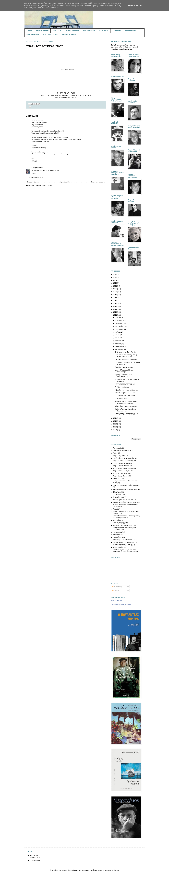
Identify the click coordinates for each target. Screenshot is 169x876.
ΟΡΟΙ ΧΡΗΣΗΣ (35, 858)
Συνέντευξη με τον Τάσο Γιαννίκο (125, 352)
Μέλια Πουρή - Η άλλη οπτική (123, 525)
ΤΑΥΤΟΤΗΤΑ (34, 855)
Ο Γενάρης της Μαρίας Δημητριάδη (126, 414)
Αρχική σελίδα (65, 182)
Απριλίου (118, 341)
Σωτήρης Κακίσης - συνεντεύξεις (123, 542)
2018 (115, 297)
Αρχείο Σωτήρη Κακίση (120, 476)
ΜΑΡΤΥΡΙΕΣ (104, 31)
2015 (115, 306)
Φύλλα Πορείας (118, 547)
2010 (115, 421)
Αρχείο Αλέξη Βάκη (119, 456)
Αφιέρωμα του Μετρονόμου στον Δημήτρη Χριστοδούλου (125, 402)
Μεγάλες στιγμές (118, 523)
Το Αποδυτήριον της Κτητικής (123, 545)
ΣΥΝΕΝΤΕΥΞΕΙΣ (42, 31)
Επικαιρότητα (117, 497)
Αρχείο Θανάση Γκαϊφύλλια (122, 463)
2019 (115, 295)
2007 (115, 430)
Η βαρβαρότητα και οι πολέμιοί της (126, 390)
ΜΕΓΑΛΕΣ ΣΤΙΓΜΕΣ (51, 35)
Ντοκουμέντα (117, 532)
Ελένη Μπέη (36, 168)
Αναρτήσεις (118, 587)
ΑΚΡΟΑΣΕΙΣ (57, 31)
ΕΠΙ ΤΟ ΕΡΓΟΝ (89, 31)
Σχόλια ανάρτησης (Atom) (43, 185)
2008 (115, 427)
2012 (115, 315)
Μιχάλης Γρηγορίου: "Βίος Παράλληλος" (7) (123, 375)
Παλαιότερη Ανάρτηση (98, 182)
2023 (115, 283)
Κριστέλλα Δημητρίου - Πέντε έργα (126, 359)
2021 (115, 289)
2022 (115, 286)
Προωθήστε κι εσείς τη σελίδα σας (121, 604)
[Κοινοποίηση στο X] (34, 104)
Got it (143, 5)
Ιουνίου (117, 335)
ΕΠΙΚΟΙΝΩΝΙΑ (35, 860)
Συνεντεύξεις (117, 537)
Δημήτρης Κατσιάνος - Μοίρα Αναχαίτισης (127, 485)
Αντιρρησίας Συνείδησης (121, 451)
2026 (115, 274)
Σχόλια (116, 590)
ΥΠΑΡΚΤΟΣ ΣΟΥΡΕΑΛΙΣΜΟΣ (124, 384)
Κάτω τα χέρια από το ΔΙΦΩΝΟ (123, 500)
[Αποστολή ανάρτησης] (29, 106)
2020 (115, 292)
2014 (115, 309)
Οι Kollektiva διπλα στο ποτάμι (125, 396)
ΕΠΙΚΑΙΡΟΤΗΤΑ (32, 35)
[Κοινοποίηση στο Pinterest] (39, 104)
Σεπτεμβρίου (119, 326)
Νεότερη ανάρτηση (33, 182)
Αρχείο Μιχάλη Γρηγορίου (121, 473)
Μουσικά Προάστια (116, 600)
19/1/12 (34, 161)
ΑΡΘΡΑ (29, 31)
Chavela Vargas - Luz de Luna (125, 393)
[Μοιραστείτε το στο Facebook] (36, 104)
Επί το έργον (117, 495)
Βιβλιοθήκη (117, 478)
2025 (115, 277)
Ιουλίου (117, 332)
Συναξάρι (116, 534)
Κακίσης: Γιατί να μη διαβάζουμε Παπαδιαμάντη (125, 410)
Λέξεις (115, 509)
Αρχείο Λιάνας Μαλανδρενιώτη (123, 468)
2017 (115, 300)
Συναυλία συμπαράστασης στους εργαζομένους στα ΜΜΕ (126, 355)
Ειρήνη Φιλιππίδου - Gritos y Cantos (125, 489)
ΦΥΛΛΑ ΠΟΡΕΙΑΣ (69, 35)
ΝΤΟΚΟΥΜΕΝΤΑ (72, 31)
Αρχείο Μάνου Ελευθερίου (121, 471)
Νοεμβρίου (119, 320)
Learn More (133, 5)
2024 (115, 280)
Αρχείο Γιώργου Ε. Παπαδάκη (123, 461)
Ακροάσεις (116, 448)
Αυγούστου (119, 329)
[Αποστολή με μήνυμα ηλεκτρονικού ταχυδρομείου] (29, 104)
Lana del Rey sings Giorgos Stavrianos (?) (124, 371)
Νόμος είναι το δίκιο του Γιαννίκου (126, 406)
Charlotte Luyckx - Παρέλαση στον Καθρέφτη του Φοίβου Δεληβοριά (124, 550)
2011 (115, 418)
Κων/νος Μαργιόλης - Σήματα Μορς (124, 502)
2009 (115, 424)
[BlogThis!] (32, 104)
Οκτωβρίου (119, 323)
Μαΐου (117, 338)
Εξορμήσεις (117, 492)
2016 (115, 303)
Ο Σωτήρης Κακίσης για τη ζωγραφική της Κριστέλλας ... (127, 363)
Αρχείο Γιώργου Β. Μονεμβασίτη (123, 458)
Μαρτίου (118, 344)
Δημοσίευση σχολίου (36, 177)
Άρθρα (115, 453)
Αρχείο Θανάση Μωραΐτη (121, 466)
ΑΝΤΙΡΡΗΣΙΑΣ (130, 31)
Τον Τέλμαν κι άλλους (122, 387)
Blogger (116, 870)
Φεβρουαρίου (120, 346)
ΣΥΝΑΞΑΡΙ (116, 31)
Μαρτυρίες (116, 520)
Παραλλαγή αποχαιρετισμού (124, 367)
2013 (115, 312)
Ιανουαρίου (119, 349)
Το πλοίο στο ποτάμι (121, 399)
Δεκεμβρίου (119, 317)
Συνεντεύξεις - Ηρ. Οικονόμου (123, 540)
